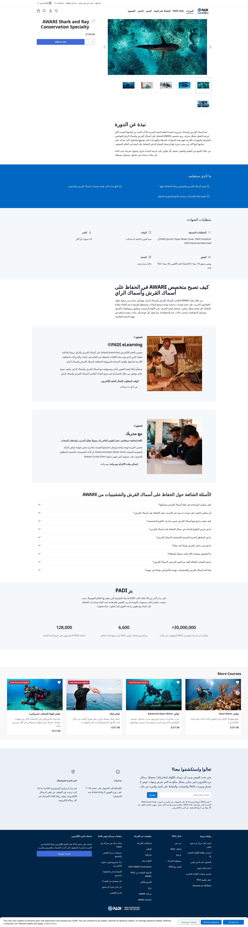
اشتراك (152, 795)
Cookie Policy (50, 923)
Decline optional (211, 922)
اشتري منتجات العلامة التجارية (198, 873)
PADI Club (178, 10)
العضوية (131, 10)
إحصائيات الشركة (144, 843)
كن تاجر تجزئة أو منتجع (112, 887)
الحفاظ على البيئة (162, 10)
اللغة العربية (46, 3)
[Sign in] (50, 11)
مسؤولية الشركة (174, 860)
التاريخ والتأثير (146, 882)
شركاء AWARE (145, 893)
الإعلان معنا (147, 860)
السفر (149, 10)
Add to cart (60, 41)
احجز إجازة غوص (204, 868)
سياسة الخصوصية (59, 788)
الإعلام (149, 849)
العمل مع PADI (175, 866)
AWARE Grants (145, 899)
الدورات (189, 10)
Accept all (233, 922)
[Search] (56, 11)
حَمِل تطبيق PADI (204, 879)
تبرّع (150, 888)
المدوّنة (97, 3)
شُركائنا (148, 855)
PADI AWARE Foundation (140, 866)
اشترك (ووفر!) (64, 853)
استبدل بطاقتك (70, 3)
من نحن (178, 843)
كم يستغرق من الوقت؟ (112, 881)
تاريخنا (178, 855)
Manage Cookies (189, 922)
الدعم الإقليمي (116, 892)
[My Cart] (38, 11)
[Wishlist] (44, 11)
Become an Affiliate (202, 885)
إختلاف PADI (176, 849)
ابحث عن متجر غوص (85, 3)
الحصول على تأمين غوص (200, 862)
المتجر (140, 10)
